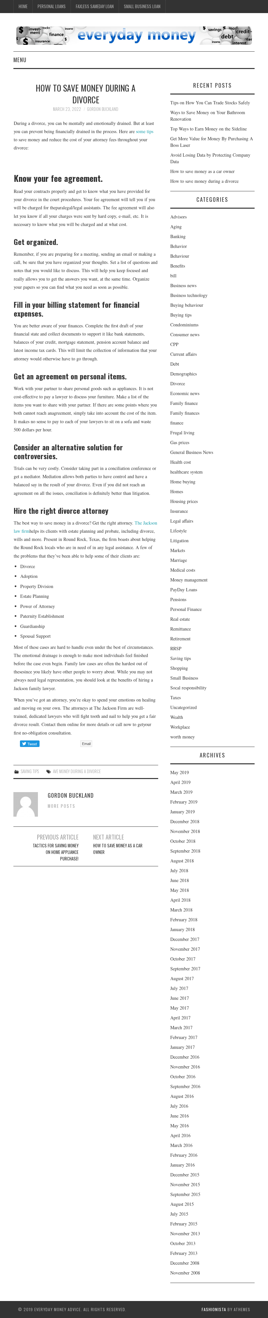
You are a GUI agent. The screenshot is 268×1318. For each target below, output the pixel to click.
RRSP (175, 648)
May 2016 (179, 1125)
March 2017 (181, 1027)
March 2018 (181, 910)
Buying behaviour (186, 305)
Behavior (178, 246)
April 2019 (180, 782)
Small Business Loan (142, 6)
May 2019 (179, 772)
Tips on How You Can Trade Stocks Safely (210, 102)
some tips (144, 131)
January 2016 (182, 1165)
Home (23, 6)
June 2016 (179, 1116)
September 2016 (185, 1086)
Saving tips (30, 771)
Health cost (180, 462)
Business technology (189, 295)
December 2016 (184, 1057)
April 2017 (180, 1018)
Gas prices (179, 442)
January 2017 (182, 1047)
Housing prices (184, 501)
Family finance (184, 403)
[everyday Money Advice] (134, 35)
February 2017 (183, 1037)
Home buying (182, 481)
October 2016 (182, 1076)
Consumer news (184, 334)
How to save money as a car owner (117, 848)
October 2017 (182, 959)
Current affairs (183, 354)
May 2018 (179, 890)
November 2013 (185, 1233)
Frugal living (182, 432)
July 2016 (179, 1106)
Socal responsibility (188, 688)
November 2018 (185, 831)
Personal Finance (186, 609)
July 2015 (179, 1214)
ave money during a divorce (77, 771)
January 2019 (182, 811)
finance (176, 423)
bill (173, 275)
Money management (189, 580)
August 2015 (182, 1204)
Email (86, 744)
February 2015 (183, 1224)
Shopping (179, 668)
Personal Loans (52, 6)
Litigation (179, 540)
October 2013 (182, 1243)
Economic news (184, 393)
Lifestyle (178, 531)
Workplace (180, 727)
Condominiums (184, 324)
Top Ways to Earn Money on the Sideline (208, 129)
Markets (177, 550)
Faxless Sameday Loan (95, 6)
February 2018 (183, 919)
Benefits (177, 266)
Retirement (180, 638)
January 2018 (182, 929)
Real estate (180, 619)
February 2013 (183, 1253)
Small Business (184, 678)
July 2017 (179, 988)
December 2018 (184, 821)
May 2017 (179, 1008)
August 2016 (182, 1096)
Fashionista (214, 1309)
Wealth (176, 717)
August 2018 (182, 861)
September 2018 (185, 851)
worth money (182, 737)
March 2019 (181, 792)
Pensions (178, 599)
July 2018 (179, 870)
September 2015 (185, 1194)
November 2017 (185, 949)
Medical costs (182, 570)
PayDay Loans (183, 589)
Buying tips (181, 315)
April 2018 (180, 900)
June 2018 (179, 880)
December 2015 (184, 1174)
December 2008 (184, 1263)
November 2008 (185, 1273)
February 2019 (183, 802)
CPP (174, 344)
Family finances (184, 413)
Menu (19, 60)
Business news (183, 285)
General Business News (191, 452)
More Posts (61, 806)
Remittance (180, 629)
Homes (176, 491)
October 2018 (182, 841)
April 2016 (180, 1135)
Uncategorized (183, 707)
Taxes (175, 697)
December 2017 (184, 939)
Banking (178, 236)
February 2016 (183, 1155)
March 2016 (181, 1145)
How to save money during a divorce (204, 181)
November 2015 (185, 1184)
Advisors (178, 217)
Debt (174, 364)
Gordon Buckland (102, 109)
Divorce (177, 383)
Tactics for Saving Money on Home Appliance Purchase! (55, 852)
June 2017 (179, 998)
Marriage (178, 560)
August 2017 (182, 978)
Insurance (179, 511)
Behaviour (179, 256)
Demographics (183, 374)
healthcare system (186, 472)
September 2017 (185, 968)
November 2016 (185, 1067)
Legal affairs (181, 521)
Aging (176, 226)
